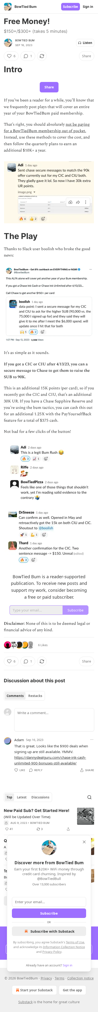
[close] (84, 842)
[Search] (89, 797)
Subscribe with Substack (52, 931)
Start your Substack (36, 990)
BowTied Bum (24, 40)
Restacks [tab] (35, 696)
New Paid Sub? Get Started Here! (36, 810)
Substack (25, 1002)
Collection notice (80, 978)
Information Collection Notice (64, 947)
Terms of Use (75, 942)
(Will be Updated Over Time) (27, 816)
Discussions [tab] (40, 797)
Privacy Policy (51, 952)
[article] (49, 820)
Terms (59, 978)
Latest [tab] (22, 797)
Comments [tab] (15, 696)
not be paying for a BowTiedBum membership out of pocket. (47, 127)
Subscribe (70, 7)
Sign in (88, 7)
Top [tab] (9, 797)
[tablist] (24, 696)
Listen (87, 43)
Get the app (72, 990)
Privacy (46, 978)
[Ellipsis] (92, 739)
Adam (19, 739)
